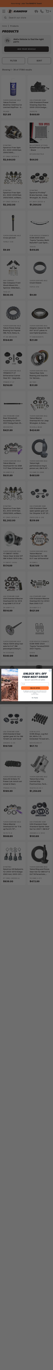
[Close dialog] (50, 670)
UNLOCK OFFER (35, 688)
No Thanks (35, 698)
